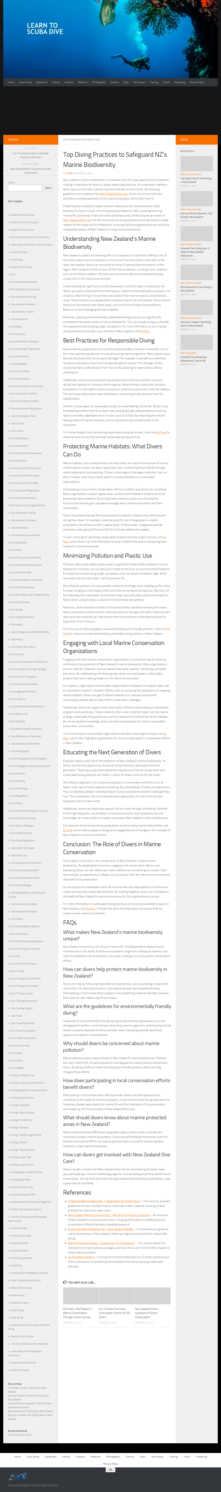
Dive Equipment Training (23, 512)
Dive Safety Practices (21, 833)
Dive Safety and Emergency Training (29, 810)
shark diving (17, 1317)
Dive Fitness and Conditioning (26, 557)
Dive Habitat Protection (22, 617)
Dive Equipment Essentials (24, 483)
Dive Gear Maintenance (22, 587)
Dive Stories (17, 918)
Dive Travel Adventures (22, 1023)
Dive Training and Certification (26, 978)
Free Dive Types (19, 1228)
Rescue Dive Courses (21, 1287)
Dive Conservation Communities (27, 386)
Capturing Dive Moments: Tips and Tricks (31, 244)
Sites (126, 82)
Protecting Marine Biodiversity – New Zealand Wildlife (100, 1229)
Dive (13, 274)
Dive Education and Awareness (26, 453)
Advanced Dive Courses (23, 214)
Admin (69, 173)
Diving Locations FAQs (22, 1164)
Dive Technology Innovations (25, 948)
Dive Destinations (20, 438)
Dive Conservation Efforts (24, 393)
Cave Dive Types (19, 252)
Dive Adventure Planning (23, 296)
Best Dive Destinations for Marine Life (30, 237)
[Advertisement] (110, 110)
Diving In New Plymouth (23, 1149)
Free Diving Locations (22, 1258)
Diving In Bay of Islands (22, 1112)
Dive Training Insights (22, 1008)
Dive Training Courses (22, 993)
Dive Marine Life (19, 713)
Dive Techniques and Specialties (27, 941)
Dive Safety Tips (19, 855)
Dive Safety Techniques (23, 848)
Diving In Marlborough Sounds (26, 1134)
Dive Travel (16, 1015)
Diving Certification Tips (22, 1075)
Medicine (83, 82)
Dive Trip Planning (20, 1045)
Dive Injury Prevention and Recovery (29, 661)
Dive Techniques (19, 933)
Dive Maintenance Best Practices (27, 706)
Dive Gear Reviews (20, 602)
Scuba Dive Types (20, 1302)
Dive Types (16, 1053)
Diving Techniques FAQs (23, 1194)
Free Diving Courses (21, 1235)
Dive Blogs (16, 326)
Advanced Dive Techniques (24, 222)
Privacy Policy (197, 82)
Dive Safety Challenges (22, 825)
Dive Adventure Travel (22, 311)
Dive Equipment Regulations (25, 490)
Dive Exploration (19, 542)
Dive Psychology (19, 788)
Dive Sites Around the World (25, 877)
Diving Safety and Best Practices (27, 1172)
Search (11, 182)
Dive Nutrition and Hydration (25, 743)
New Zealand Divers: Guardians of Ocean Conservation (147, 1313)
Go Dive (144, 331)
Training (154, 82)
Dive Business (18, 334)
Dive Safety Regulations (23, 840)
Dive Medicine (18, 721)
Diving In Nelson (19, 1142)
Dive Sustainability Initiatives (25, 926)
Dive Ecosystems (19, 445)
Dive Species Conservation (24, 904)
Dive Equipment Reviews (23, 497)
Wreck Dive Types (20, 1370)
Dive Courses (17, 423)
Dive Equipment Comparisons (26, 468)
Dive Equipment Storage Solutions (28, 505)
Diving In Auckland (20, 1105)
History (56, 82)
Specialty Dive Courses (22, 1336)
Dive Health (17, 624)
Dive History (17, 639)
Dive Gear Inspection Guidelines (27, 579)
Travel (166, 82)
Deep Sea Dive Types (21, 267)
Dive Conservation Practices (81, 139)
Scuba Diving (17, 1310)
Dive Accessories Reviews (24, 281)
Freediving (179, 82)
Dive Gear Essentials (21, 572)
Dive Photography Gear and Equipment (30, 766)
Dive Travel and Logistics (23, 1030)
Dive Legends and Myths (23, 691)
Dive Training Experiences (24, 1000)
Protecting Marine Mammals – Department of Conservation (104, 1201)
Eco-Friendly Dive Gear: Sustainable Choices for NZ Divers (114, 1313)
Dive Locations (18, 699)
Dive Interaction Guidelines (24, 684)
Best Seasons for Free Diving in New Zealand (30, 1411)
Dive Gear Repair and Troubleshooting (30, 594)
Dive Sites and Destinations (25, 870)
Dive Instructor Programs (23, 676)
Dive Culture (17, 430)
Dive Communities (20, 371)
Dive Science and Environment (26, 862)
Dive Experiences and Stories (25, 535)
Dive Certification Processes (25, 341)
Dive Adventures (19, 319)
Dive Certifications (20, 356)
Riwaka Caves (18, 1295)
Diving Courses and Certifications (27, 1082)
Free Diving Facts (19, 1243)
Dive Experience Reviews (23, 520)
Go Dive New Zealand (81, 1257)
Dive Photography (20, 751)
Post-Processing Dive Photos (26, 1280)
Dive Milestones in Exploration (26, 736)
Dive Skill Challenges (21, 885)
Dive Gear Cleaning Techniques (26, 565)
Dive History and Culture (23, 646)
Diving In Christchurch (22, 1120)
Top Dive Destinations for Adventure (29, 1343)
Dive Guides (17, 609)
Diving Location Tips (21, 1157)
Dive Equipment (19, 460)
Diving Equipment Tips (22, 1097)
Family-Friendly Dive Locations (26, 1209)
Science (114, 82)
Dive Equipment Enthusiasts (25, 475)
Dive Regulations (19, 795)
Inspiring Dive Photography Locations (29, 1272)
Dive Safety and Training (23, 818)
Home (11, 82)
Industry (69, 82)
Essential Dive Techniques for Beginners (31, 1202)
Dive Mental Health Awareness (26, 728)
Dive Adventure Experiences (25, 289)
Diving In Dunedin (20, 1127)
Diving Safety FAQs (20, 1179)
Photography (99, 82)
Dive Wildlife (17, 1067)
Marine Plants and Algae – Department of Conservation (101, 1243)
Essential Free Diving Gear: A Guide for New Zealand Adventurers (195, 252)
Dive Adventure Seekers (23, 304)
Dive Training (17, 971)
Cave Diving (25, 82)
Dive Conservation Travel (23, 416)
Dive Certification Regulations (25, 348)
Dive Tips (15, 956)
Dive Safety (16, 803)
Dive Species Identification (24, 911)
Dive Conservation (20, 378)
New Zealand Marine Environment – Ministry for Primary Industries (109, 1215)
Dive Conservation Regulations (26, 408)
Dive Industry (17, 654)
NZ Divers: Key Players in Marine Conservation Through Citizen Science (77, 1313)
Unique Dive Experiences (23, 1362)
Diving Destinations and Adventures (29, 1090)
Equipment (42, 82)
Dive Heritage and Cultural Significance (30, 632)
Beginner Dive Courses (22, 229)
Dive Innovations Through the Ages (28, 669)
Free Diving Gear (19, 1250)
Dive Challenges (19, 363)
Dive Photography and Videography (29, 758)
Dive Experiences (19, 527)
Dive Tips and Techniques (24, 963)
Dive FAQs (16, 550)
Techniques (139, 82)
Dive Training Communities (24, 986)
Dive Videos (17, 1060)
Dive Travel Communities (23, 1038)
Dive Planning (18, 781)
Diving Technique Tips (22, 1187)
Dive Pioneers (18, 773)
